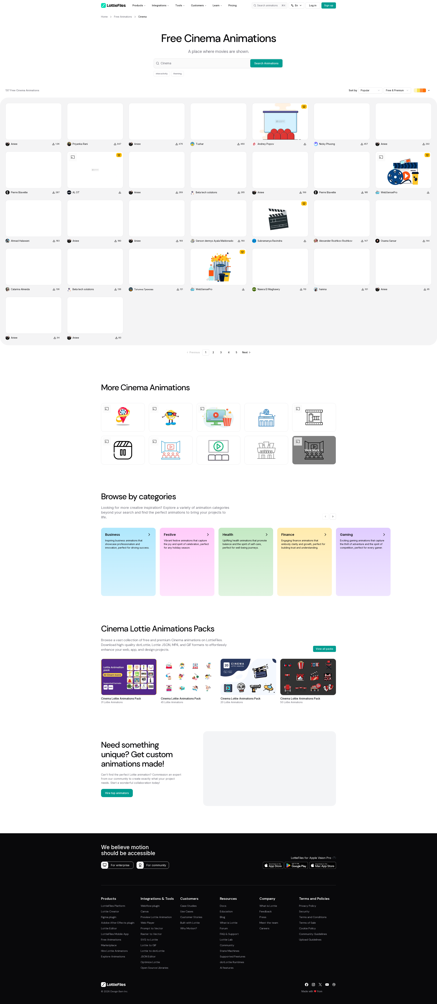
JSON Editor (148, 956)
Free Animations (111, 939)
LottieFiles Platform (113, 906)
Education (226, 911)
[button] (218, 63)
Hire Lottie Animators (114, 951)
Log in (312, 5)
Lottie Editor (109, 928)
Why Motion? (188, 928)
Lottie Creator (110, 911)
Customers (197, 5)
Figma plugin (108, 917)
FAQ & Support (229, 934)
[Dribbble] (334, 985)
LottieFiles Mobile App (115, 934)
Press (262, 917)
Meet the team (268, 923)
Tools (178, 5)
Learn (216, 5)
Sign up (328, 5)
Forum (224, 928)
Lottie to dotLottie (153, 951)
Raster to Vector (151, 934)
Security (304, 911)
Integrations (159, 5)
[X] (320, 985)
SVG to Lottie (149, 939)
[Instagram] (313, 985)
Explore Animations (113, 956)
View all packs (324, 648)
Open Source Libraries (154, 968)
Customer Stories (191, 917)
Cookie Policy (307, 928)
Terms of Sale (307, 923)
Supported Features (232, 956)
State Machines (229, 951)
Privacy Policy (307, 906)
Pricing (232, 5)
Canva (145, 911)
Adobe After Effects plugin (117, 923)
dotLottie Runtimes (232, 962)
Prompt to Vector (152, 928)
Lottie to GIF (148, 945)
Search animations (267, 5)
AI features (227, 968)
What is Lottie (228, 923)
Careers (264, 928)
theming (177, 73)
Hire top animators (117, 793)
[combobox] (370, 90)
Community (227, 945)
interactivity (162, 73)
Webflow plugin (150, 906)
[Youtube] (327, 985)
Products (137, 5)
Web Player (147, 923)
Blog (222, 917)
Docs (223, 906)
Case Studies (188, 906)
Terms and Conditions (313, 917)
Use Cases (186, 911)
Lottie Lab (226, 939)
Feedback (265, 911)
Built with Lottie (190, 923)
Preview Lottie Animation (156, 917)
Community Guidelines (313, 934)
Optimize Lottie (150, 962)
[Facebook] (307, 985)
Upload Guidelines (310, 939)
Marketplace (109, 945)
